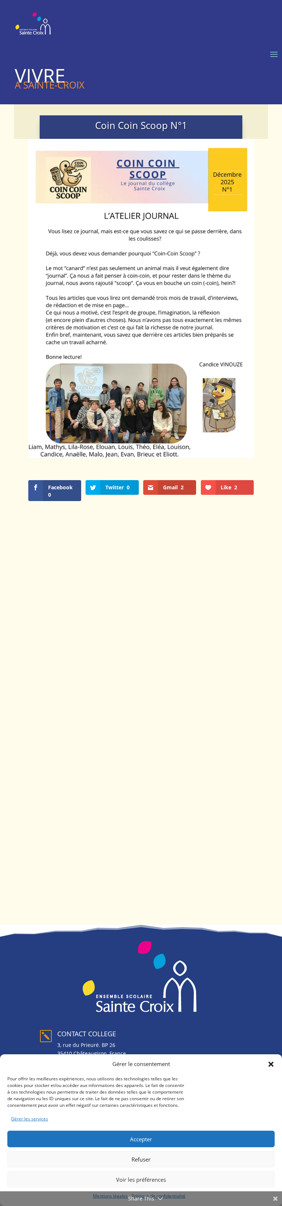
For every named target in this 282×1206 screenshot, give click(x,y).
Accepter (141, 1139)
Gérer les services (29, 1119)
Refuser (141, 1159)
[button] (271, 1064)
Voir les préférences (141, 1179)
